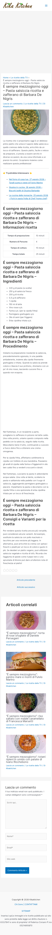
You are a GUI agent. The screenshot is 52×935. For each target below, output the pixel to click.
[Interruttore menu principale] (46, 5)
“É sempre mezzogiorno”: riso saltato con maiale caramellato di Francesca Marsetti (25, 718)
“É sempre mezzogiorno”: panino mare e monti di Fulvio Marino (24, 677)
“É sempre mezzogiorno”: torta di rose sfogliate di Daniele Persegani (25, 635)
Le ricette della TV (32, 103)
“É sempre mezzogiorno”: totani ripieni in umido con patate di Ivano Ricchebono (25, 759)
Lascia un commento (13, 103)
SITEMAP (26, 911)
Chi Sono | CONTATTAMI (26, 904)
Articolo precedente (26, 580)
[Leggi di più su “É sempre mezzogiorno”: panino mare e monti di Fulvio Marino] (26, 661)
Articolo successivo (26, 587)
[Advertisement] (26, 46)
